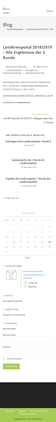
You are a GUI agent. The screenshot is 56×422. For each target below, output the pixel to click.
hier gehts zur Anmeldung (14, 315)
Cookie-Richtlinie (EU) (28, 414)
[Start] (3, 29)
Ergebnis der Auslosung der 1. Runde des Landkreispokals (28, 180)
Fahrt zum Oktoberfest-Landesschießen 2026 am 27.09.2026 (34, 274)
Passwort (7, 347)
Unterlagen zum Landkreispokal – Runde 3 (28, 141)
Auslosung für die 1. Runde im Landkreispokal (28, 161)
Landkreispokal (14, 70)
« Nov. (27, 257)
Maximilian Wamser (16, 66)
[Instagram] (8, 204)
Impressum (22, 411)
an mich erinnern (14, 358)
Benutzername (9, 335)
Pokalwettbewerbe (35, 73)
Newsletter (10, 411)
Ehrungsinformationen (12, 301)
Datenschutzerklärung (39, 411)
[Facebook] (4, 204)
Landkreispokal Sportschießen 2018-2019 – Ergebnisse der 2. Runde (28, 95)
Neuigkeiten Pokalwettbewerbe (20, 71)
